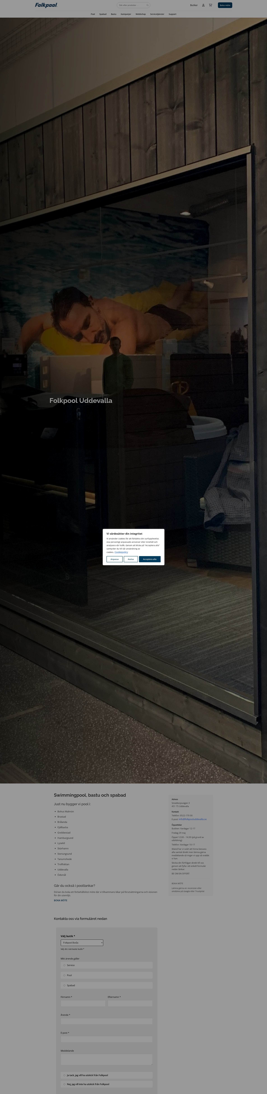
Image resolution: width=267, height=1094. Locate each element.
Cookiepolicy (121, 552)
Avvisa (131, 559)
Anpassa (115, 559)
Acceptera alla (149, 559)
